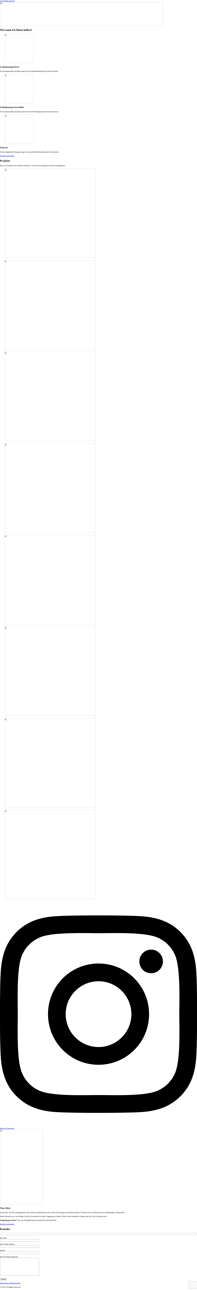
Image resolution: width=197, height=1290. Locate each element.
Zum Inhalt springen (7, 1)
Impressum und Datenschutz (10, 1283)
